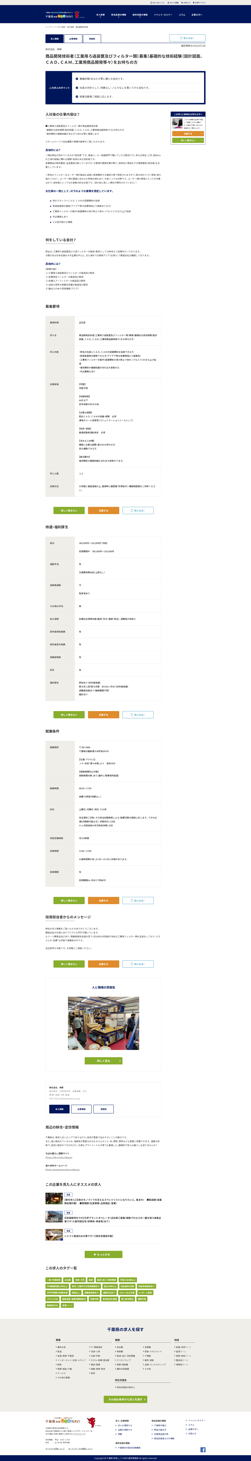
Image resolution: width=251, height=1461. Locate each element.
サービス (62, 1373)
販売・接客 (149, 1360)
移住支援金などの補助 (164, 1438)
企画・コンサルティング (155, 1364)
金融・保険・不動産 (66, 1355)
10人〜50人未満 (127, 1292)
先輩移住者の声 (161, 1434)
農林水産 (62, 1347)
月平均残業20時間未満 (57, 1292)
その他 (148, 1368)
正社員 (68, 1279)
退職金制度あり (91, 1292)
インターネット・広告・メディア (72, 1360)
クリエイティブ (124, 1360)
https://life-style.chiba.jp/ (58, 1157)
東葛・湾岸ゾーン (183, 1347)
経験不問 (142, 1299)
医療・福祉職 (122, 1364)
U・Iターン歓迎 (145, 1292)
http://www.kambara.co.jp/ (67, 1098)
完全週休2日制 (127, 1286)
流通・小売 (59, 1094)
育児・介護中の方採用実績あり (85, 1286)
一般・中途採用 (53, 1279)
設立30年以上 (110, 1286)
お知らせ (192, 1433)
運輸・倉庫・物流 (98, 1368)
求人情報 (55, 38)
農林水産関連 (123, 1368)
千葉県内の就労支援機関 (129, 1447)
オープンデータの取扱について (80, 1448)
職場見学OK (52, 1305)
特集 (120, 1434)
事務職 (120, 1351)
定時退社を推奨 (110, 1299)
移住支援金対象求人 (126, 1387)
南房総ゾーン (182, 1364)
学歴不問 (94, 1299)
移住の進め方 (160, 1429)
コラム (182, 14)
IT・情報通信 (96, 1347)
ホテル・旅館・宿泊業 (100, 1360)
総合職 (120, 1347)
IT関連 (148, 1355)
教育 (93, 1373)
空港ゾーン (67, 1305)
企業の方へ (197, 14)
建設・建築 (95, 1364)
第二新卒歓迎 (127, 1299)
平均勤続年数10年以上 (57, 1286)
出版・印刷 (95, 1355)
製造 (67, 1094)
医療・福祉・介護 (65, 1368)
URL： (51, 1098)
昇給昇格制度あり (146, 1286)
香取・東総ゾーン (183, 1355)
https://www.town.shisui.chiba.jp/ (62, 1169)
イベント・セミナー (163, 14)
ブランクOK (52, 1299)
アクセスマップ (79, 1434)
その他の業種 (64, 1377)
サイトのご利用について (55, 1448)
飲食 (60, 1364)
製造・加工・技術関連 (106, 1279)
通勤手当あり (109, 1292)
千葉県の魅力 (160, 1425)
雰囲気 (92, 38)
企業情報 (73, 38)
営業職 (148, 1347)
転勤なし (76, 1292)
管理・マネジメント (153, 1351)
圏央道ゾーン (182, 1360)
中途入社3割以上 (128, 1279)
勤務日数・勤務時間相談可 (74, 1299)
